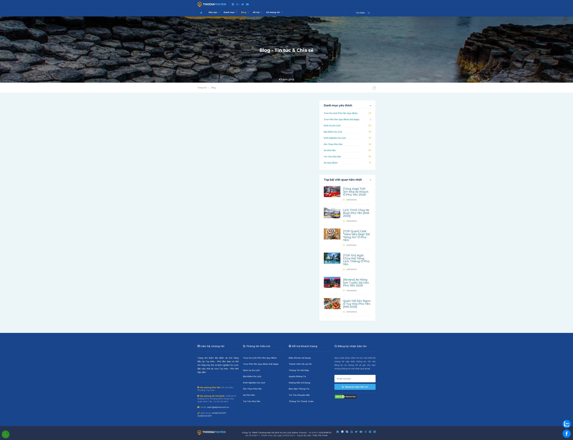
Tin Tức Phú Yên (332, 156)
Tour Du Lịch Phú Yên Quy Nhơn (341, 113)
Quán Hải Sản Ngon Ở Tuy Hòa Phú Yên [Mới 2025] (357, 304)
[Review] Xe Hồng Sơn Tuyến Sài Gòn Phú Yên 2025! (356, 282)
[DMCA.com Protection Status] (345, 396)
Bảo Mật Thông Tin (299, 389)
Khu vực (213, 12)
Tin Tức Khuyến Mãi (299, 395)
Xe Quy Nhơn (331, 163)
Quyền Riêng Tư (297, 376)
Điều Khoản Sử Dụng (300, 358)
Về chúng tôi (273, 12)
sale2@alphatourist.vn (218, 407)
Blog (244, 12)
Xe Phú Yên (330, 150)
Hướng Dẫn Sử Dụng (299, 382)
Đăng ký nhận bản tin (356, 387)
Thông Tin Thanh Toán (301, 401)
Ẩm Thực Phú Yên (333, 144)
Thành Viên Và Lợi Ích (300, 364)
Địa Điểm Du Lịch (333, 132)
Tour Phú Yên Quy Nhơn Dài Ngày (341, 119)
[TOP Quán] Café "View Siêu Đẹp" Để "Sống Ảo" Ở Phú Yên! (356, 236)
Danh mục (231, 11)
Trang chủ (202, 88)
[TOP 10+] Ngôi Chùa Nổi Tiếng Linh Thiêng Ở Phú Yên (356, 260)
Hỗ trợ (256, 12)
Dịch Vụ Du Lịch (332, 125)
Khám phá (286, 79)
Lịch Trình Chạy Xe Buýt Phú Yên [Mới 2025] (356, 213)
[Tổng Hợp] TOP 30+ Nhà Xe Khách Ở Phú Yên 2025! (355, 191)
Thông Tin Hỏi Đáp (299, 370)
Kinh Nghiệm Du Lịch (335, 138)
